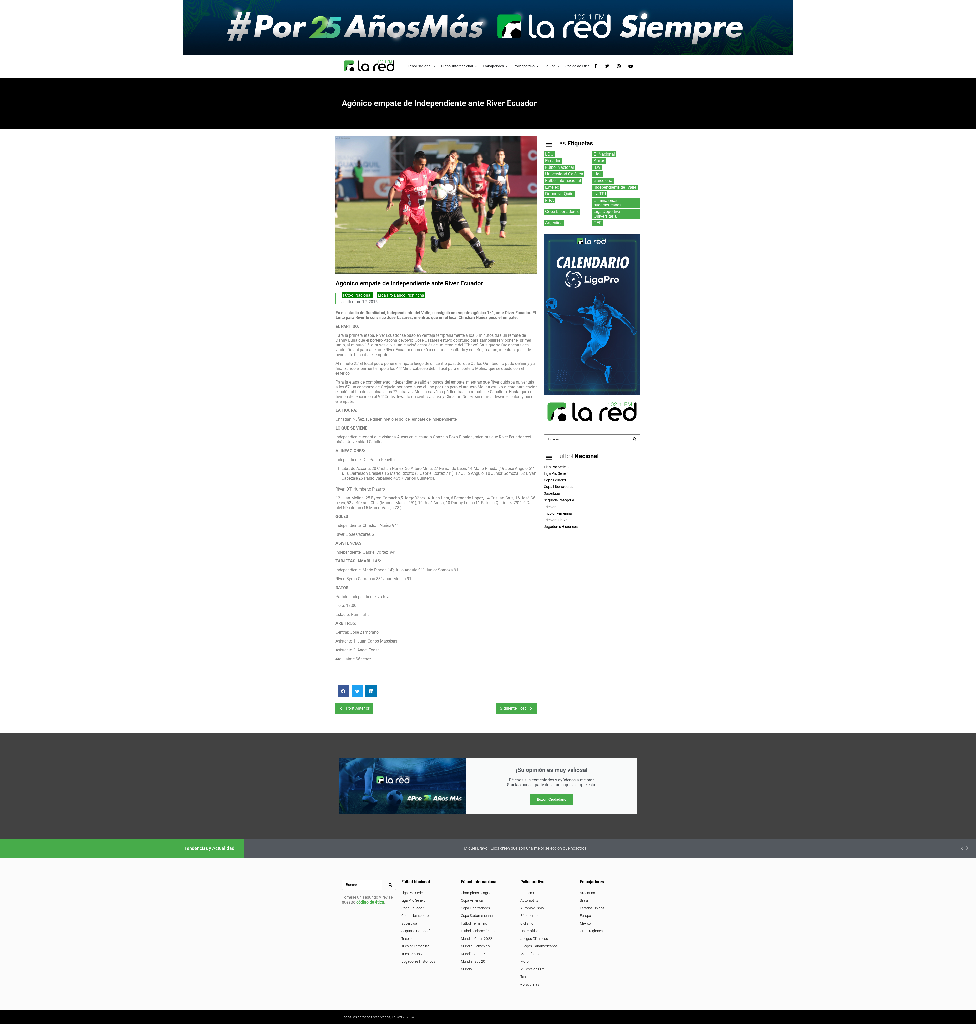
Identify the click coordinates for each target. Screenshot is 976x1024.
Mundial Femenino (475, 946)
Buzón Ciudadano (552, 799)
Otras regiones (591, 931)
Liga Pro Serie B (413, 900)
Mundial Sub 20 (473, 961)
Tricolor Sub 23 (413, 954)
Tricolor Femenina (415, 946)
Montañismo (530, 954)
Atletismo (527, 893)
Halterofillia (529, 931)
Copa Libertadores (415, 916)
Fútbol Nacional (357, 295)
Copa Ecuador (412, 908)
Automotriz (529, 900)
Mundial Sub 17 (473, 954)
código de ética (370, 902)
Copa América (472, 900)
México (585, 923)
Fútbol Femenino (474, 923)
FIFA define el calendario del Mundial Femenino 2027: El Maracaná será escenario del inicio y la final (553, 848)
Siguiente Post (513, 708)
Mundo (466, 969)
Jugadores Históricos (418, 961)
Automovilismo (532, 908)
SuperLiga (409, 923)
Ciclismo (526, 923)
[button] (343, 691)
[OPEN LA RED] (558, 66)
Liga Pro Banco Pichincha (401, 295)
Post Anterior (357, 708)
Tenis (524, 977)
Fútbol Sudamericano (478, 931)
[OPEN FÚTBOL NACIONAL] (434, 66)
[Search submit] (634, 439)
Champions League (476, 893)
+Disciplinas (529, 984)
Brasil (584, 900)
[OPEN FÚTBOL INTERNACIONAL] (476, 66)
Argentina (587, 893)
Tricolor (407, 939)
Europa (585, 916)
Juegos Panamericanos (539, 946)
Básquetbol (529, 916)
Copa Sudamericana (477, 916)
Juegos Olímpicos (534, 939)
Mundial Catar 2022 (476, 939)
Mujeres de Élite (532, 969)
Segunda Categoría (416, 931)
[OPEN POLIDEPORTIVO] (537, 66)
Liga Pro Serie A (413, 893)
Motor (525, 961)
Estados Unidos (592, 908)
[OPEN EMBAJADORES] (507, 66)
